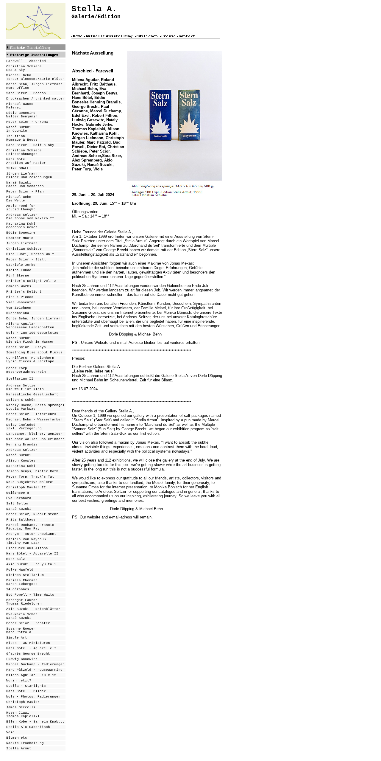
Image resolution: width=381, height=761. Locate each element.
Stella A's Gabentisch (28, 727)
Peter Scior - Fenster (28, 623)
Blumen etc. (17, 738)
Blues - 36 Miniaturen (28, 643)
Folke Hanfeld (19, 569)
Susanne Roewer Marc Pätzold (20, 630)
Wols (10, 696)
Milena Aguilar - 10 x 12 (31, 675)
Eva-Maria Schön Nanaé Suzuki (22, 616)
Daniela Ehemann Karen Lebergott (22, 582)
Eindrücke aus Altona (27, 548)
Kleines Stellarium (25, 575)
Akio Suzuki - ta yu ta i (31, 564)
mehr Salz (15, 559)
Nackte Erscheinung (25, 743)
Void (10, 732)
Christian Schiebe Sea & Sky (24, 68)
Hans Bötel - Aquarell (28, 648)
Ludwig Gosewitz (22, 659)
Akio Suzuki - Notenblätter (33, 609)
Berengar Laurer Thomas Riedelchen (24, 601)
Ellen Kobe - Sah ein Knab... (35, 721)
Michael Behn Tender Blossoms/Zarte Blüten (35, 77)
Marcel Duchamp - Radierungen (35, 664)
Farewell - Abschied (26, 61)
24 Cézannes (17, 589)
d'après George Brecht (28, 654)
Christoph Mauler (23, 702)
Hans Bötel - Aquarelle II (32, 553)
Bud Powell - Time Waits (30, 595)
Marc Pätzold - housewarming (34, 670)
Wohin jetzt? (18, 680)
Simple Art (16, 637)
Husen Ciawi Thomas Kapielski (23, 714)
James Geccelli (20, 707)
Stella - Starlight (25, 686)
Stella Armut (18, 748)
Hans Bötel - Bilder (26, 691)
